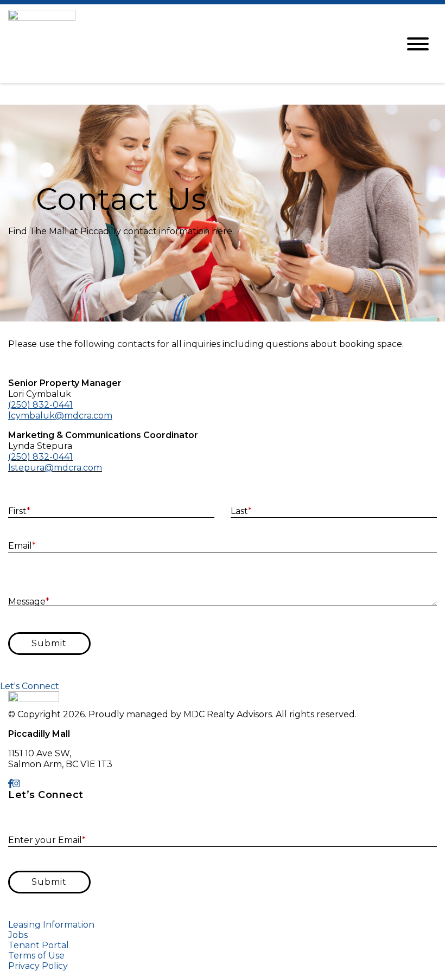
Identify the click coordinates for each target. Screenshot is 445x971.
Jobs (18, 935)
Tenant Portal (38, 945)
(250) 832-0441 (40, 457)
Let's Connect (29, 686)
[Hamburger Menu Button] (418, 44)
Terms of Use (36, 955)
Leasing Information (51, 924)
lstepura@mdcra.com (55, 467)
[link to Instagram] (16, 784)
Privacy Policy (38, 966)
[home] (195, 44)
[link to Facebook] (10, 784)
